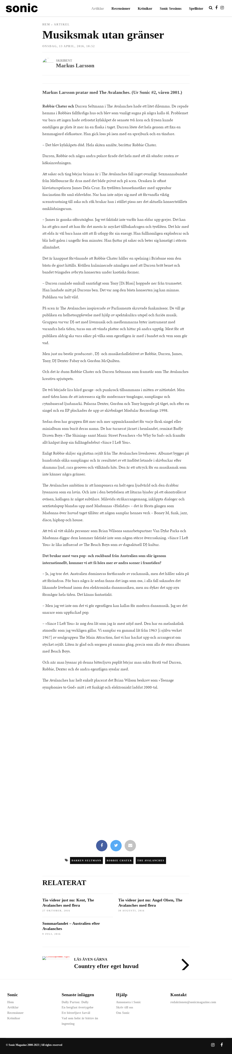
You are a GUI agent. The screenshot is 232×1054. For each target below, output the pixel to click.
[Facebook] (102, 845)
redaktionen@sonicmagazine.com (193, 1002)
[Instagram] (222, 8)
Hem (46, 24)
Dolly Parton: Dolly (75, 1002)
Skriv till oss (124, 1007)
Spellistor (196, 8)
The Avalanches (150, 860)
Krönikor (145, 8)
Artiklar (97, 8)
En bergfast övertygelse (77, 1007)
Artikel (62, 24)
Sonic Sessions (170, 8)
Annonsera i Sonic (128, 1002)
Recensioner (120, 8)
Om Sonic (123, 1013)
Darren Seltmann (86, 860)
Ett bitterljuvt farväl (76, 1013)
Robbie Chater (119, 860)
